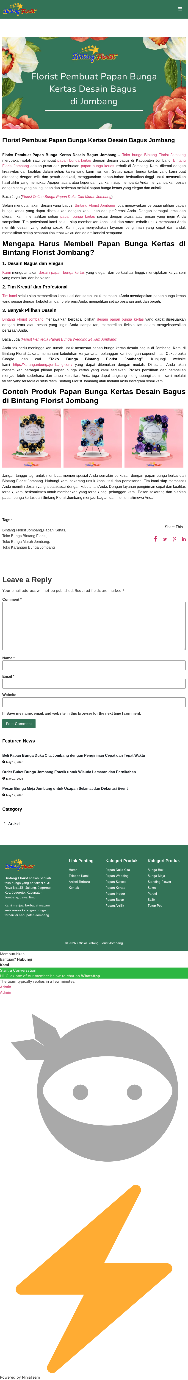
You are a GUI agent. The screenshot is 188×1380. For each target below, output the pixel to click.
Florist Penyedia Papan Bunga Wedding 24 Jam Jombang (69, 339)
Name (8, 658)
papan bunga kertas (74, 160)
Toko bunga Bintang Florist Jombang (154, 155)
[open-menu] (180, 9)
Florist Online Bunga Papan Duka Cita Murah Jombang (66, 197)
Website (9, 695)
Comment (12, 599)
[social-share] (156, 539)
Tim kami (9, 296)
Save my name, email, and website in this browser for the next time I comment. (73, 713)
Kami (6, 272)
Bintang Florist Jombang (94, 205)
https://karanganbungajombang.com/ (42, 365)
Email (8, 676)
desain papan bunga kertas (61, 272)
